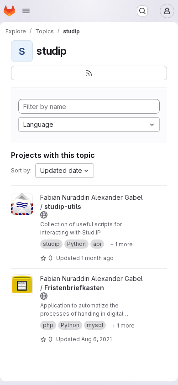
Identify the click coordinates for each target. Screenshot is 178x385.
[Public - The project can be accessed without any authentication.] (43, 215)
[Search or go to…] (142, 10)
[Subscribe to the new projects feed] (89, 73)
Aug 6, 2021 (96, 339)
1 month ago (97, 258)
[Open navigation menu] (26, 11)
